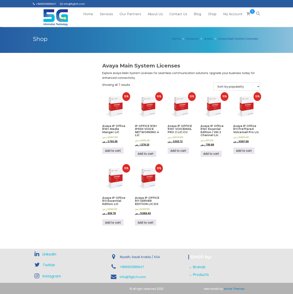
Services (106, 14)
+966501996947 (46, 4)
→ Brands (196, 266)
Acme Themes (234, 289)
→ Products (198, 274)
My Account (233, 14)
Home (88, 14)
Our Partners (130, 14)
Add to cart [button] (113, 151)
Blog (197, 14)
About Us (155, 14)
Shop (212, 14)
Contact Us (178, 14)
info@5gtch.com (74, 4)
